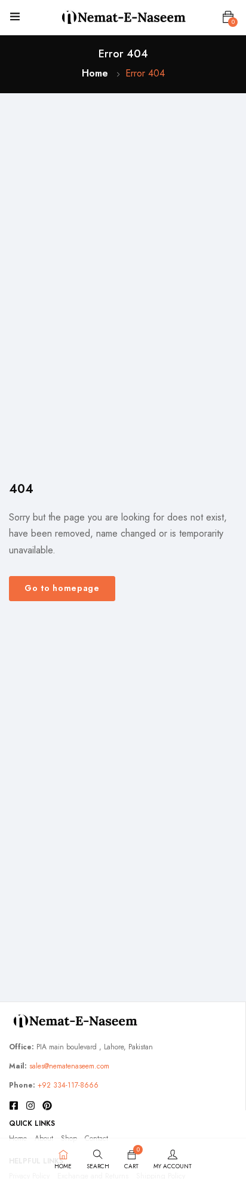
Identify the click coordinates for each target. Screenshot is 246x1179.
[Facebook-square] (14, 1105)
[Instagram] (30, 1105)
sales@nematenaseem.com (69, 1066)
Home (95, 73)
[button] (228, 17)
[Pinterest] (47, 1105)
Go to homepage (62, 588)
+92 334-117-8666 (68, 1085)
